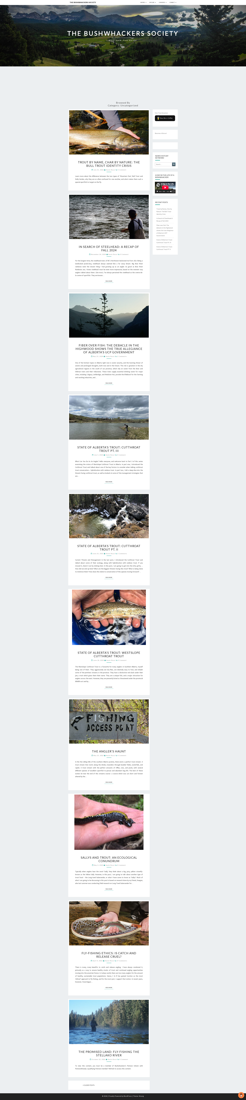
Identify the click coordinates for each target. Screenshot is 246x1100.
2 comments (122, 356)
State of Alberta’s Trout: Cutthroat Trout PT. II (108, 547)
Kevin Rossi (110, 170)
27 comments (122, 961)
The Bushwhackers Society (83, 2)
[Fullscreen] (174, 191)
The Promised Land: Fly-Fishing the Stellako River (109, 1053)
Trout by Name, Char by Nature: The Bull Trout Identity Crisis (109, 163)
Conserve (162, 2)
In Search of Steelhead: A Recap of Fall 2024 (109, 248)
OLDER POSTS (89, 1085)
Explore (151, 2)
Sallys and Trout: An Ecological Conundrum (109, 859)
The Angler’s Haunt (109, 751)
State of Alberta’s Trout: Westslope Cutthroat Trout (109, 654)
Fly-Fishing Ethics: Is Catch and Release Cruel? (109, 954)
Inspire (142, 2)
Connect (172, 2)
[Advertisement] (123, 85)
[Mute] (171, 191)
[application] (165, 187)
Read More (109, 281)
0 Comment (122, 170)
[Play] (157, 191)
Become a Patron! (161, 133)
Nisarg (141, 1096)
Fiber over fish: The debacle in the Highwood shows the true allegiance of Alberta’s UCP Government (109, 349)
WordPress (128, 1096)
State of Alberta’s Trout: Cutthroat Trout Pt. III (108, 449)
